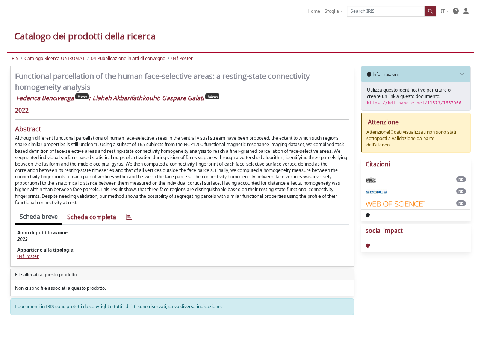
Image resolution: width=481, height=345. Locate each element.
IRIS (14, 58)
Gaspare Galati (183, 98)
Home (313, 11)
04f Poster (182, 58)
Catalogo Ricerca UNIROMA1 (54, 58)
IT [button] (443, 11)
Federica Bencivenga (45, 98)
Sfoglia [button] (332, 11)
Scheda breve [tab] (39, 216)
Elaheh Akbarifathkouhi (125, 98)
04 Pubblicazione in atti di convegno (128, 58)
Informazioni (385, 74)
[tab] (129, 217)
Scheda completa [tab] (91, 217)
